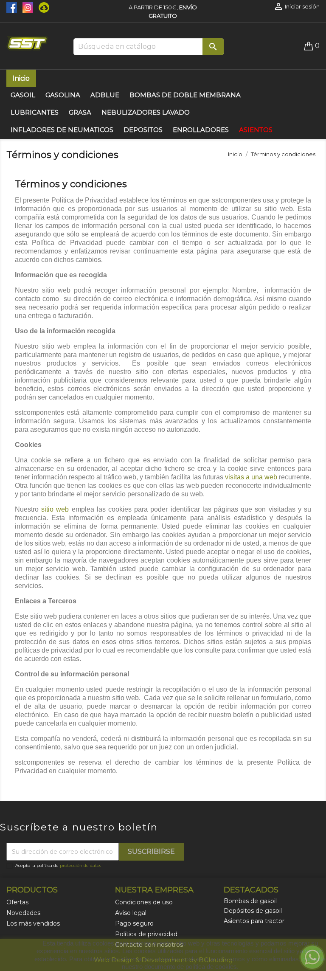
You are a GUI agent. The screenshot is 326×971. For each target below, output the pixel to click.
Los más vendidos (33, 923)
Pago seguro (134, 923)
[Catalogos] (41, 6)
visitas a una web (251, 477)
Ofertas (17, 902)
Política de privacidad (146, 934)
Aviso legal (130, 913)
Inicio (21, 78)
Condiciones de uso (144, 902)
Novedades (23, 913)
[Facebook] (12, 6)
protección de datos (80, 865)
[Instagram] (26, 6)
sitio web (55, 509)
